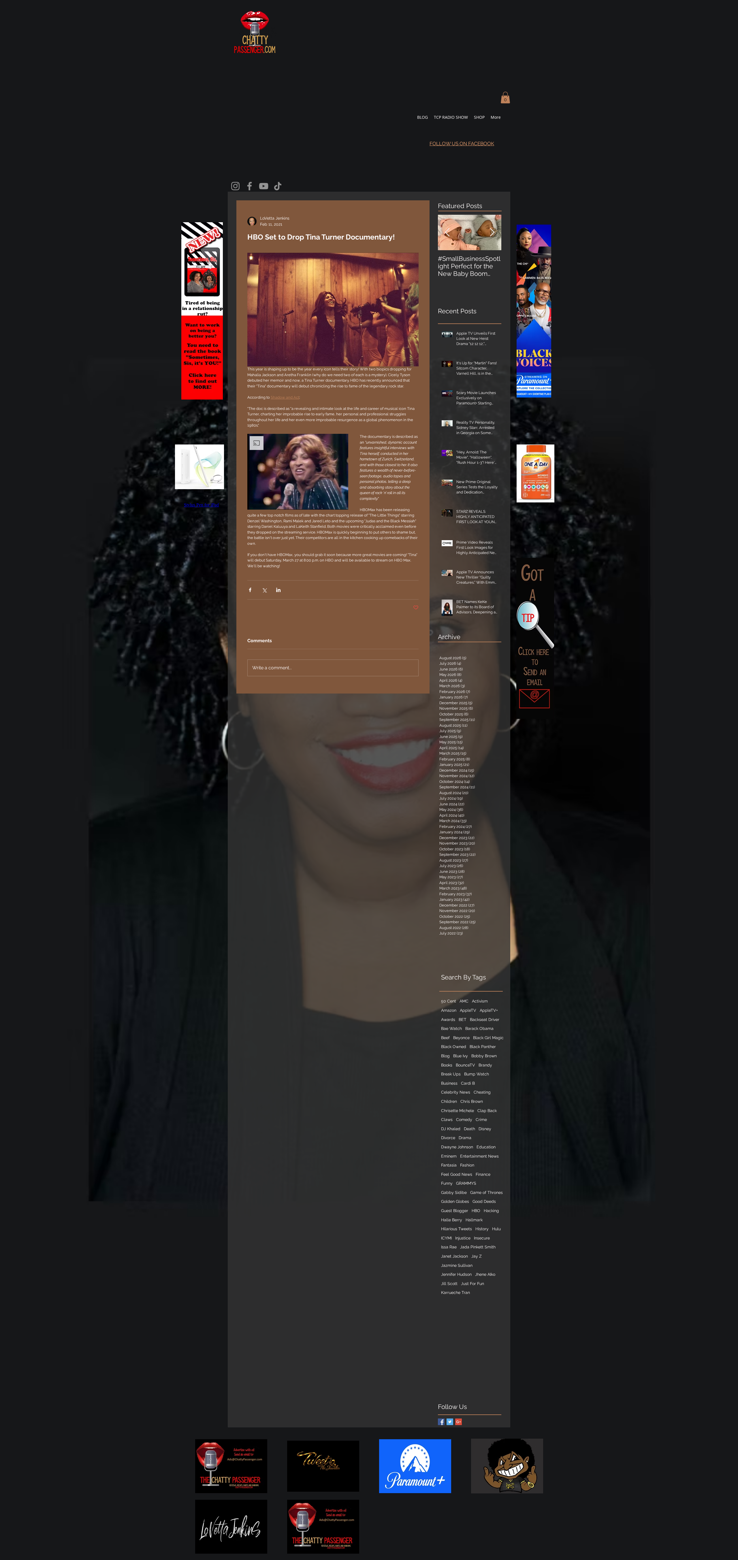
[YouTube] (263, 186)
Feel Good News (456, 1174)
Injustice (462, 1238)
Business (449, 1083)
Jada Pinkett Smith (478, 1247)
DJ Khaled (450, 1128)
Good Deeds (484, 1201)
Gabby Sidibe (454, 1192)
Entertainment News (479, 1156)
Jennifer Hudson (456, 1274)
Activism (480, 1001)
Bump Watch (476, 1074)
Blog (445, 1056)
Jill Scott (449, 1283)
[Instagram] (235, 186)
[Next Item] (492, 232)
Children (449, 1101)
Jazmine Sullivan (456, 1265)
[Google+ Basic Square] (458, 1421)
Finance (483, 1174)
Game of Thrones (486, 1192)
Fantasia (449, 1165)
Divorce (448, 1137)
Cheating (482, 1092)
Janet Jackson (454, 1256)
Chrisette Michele (457, 1110)
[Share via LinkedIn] (278, 590)
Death (469, 1128)
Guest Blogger (454, 1210)
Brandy (485, 1065)
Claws (447, 1119)
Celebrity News (455, 1092)
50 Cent (448, 1001)
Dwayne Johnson (457, 1147)
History (482, 1228)
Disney (485, 1128)
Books (446, 1065)
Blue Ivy (460, 1056)
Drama (465, 1137)
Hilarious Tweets (456, 1228)
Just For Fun (472, 1283)
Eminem (449, 1156)
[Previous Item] (447, 232)
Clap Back (487, 1110)
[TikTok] (277, 186)
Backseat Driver (484, 1019)
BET (462, 1019)
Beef (445, 1037)
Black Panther (483, 1046)
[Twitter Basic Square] (450, 1421)
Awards (448, 1019)
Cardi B (468, 1083)
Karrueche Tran (455, 1292)
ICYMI (446, 1238)
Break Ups (451, 1074)
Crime (481, 1119)
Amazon (448, 1010)
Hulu (496, 1228)
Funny (447, 1183)
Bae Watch (451, 1028)
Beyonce (461, 1037)
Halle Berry (451, 1220)
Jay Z (476, 1256)
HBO (476, 1210)
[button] (505, 97)
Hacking (491, 1210)
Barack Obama (479, 1028)
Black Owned (453, 1046)
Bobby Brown (484, 1056)
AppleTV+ (489, 1010)
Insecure (482, 1238)
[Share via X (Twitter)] (264, 590)
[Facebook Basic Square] (441, 1421)
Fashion (467, 1165)
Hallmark (474, 1220)
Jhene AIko (485, 1274)
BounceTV (465, 1065)
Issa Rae (449, 1247)
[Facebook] (249, 186)
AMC (464, 1001)
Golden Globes (455, 1201)
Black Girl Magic (488, 1037)
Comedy (464, 1119)
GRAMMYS (466, 1183)
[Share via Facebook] (250, 590)
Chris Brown (471, 1101)
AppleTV (468, 1010)
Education (486, 1147)
